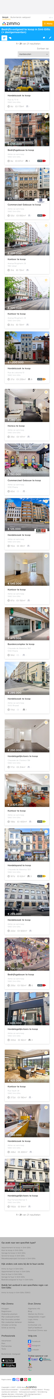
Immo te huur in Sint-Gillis (12, 1269)
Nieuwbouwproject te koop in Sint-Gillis (18, 1258)
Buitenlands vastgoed (20, 17)
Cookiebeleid (25, 1390)
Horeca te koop (16, 426)
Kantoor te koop (17, 259)
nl (50, 17)
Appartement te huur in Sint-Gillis (15, 1271)
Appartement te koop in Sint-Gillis (16, 1247)
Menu (49, 23)
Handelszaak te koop (19, 95)
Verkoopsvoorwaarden (28, 1392)
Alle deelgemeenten (32, 1394)
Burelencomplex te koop (21, 644)
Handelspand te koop (19, 865)
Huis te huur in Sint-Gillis (11, 1274)
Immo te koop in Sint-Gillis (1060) (15, 1292)
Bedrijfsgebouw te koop (21, 150)
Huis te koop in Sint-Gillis (12, 1250)
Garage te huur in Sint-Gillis (13, 1277)
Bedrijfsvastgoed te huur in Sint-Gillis (17, 1280)
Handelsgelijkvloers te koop (23, 756)
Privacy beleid (37, 1390)
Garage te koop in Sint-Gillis (13, 1253)
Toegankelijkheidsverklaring (12, 1396)
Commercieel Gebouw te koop (24, 204)
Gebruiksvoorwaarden (10, 1390)
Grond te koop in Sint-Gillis (13, 1256)
